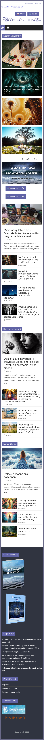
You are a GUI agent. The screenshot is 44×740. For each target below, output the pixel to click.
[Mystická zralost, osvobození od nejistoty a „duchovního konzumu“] (9, 287)
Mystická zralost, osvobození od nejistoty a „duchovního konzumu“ (19, 292)
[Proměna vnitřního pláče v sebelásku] (22, 99)
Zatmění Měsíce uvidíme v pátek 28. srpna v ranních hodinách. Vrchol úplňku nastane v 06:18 (23, 88)
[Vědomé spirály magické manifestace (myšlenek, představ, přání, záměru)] (9, 423)
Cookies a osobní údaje (11, 692)
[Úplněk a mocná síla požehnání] (22, 449)
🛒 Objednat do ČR (15, 188)
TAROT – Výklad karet (12, 7)
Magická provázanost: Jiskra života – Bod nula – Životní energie (28, 275)
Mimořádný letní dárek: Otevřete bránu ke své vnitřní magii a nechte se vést (21, 233)
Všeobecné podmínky (10, 688)
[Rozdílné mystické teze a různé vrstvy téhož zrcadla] (9, 409)
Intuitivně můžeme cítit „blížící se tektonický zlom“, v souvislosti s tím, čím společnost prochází (21, 312)
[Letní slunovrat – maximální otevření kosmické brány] (9, 513)
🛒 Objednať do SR (15, 196)
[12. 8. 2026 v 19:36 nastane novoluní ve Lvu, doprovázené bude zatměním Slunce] (22, 128)
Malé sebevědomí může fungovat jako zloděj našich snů (28, 259)
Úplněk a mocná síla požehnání (16, 475)
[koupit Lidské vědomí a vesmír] (13, 560)
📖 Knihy (21, 14)
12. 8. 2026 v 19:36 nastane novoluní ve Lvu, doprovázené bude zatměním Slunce (22, 147)
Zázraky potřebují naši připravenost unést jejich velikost (28, 503)
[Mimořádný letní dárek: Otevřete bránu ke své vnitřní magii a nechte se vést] (22, 206)
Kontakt (38, 4)
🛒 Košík (33, 14)
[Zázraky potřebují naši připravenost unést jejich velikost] (9, 499)
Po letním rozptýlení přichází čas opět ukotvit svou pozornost (21, 61)
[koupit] (16, 594)
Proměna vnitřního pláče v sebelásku (20, 120)
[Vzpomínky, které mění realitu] (9, 527)
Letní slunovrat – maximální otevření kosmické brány (27, 517)
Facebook (29, 4)
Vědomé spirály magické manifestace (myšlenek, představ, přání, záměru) (29, 428)
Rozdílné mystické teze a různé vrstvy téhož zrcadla (28, 413)
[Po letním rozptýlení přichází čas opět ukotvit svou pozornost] (22, 41)
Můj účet (5, 685)
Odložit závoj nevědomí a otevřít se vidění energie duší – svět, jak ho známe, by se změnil (21, 363)
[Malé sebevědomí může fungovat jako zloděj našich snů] (9, 256)
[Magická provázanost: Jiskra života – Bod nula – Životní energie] (9, 270)
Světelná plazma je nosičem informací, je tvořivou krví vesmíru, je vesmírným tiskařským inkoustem (22, 396)
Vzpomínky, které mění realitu (27, 529)
